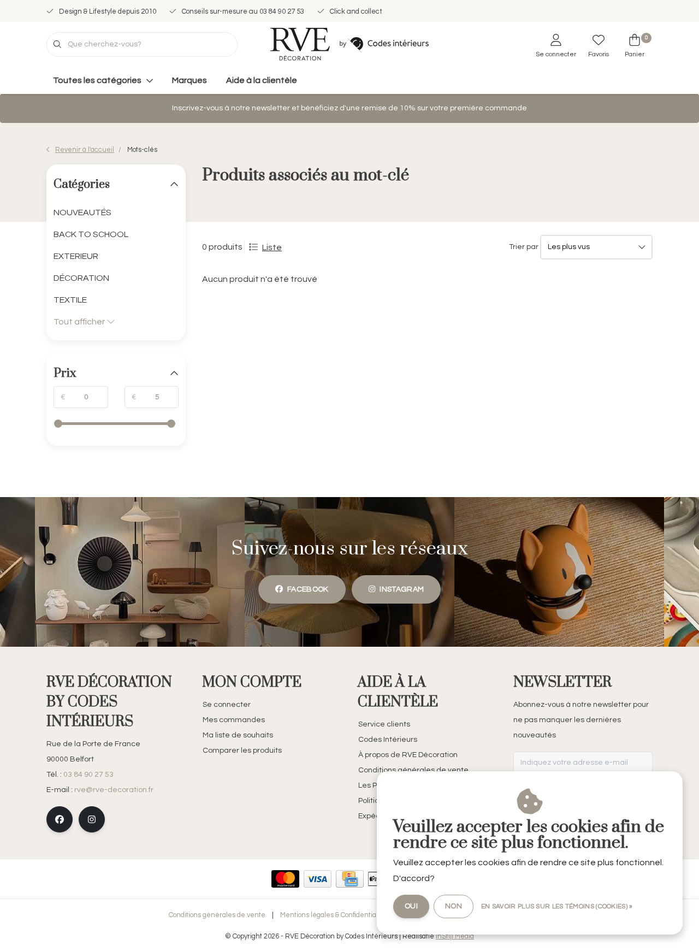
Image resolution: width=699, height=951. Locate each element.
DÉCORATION (81, 278)
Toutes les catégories (97, 80)
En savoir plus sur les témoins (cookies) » (557, 906)
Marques (189, 80)
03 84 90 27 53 (88, 774)
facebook (308, 589)
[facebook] (59, 819)
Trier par (523, 247)
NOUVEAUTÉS (82, 212)
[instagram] (92, 819)
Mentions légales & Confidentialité (333, 915)
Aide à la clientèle (261, 80)
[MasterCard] (285, 879)
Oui (411, 906)
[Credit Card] (350, 879)
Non (453, 906)
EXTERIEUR (76, 256)
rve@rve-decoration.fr (113, 790)
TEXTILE (70, 300)
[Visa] (317, 879)
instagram (402, 589)
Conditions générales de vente (217, 915)
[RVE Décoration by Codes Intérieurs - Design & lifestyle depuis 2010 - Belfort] (349, 43)
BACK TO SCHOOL (91, 234)
